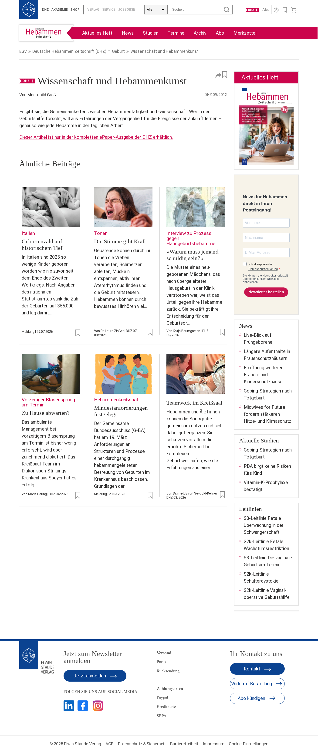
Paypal (162, 697)
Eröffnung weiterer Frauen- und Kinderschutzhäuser (264, 374)
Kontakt (252, 669)
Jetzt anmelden (90, 676)
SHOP (75, 9)
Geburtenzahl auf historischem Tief (42, 244)
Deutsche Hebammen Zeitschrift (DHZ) (69, 51)
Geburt (118, 51)
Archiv (200, 33)
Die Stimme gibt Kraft (120, 241)
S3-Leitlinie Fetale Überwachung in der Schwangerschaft (264, 525)
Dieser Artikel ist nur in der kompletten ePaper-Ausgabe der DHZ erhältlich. (96, 137)
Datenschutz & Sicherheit (142, 743)
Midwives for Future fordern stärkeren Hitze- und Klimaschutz (267, 414)
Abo (220, 33)
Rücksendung (168, 671)
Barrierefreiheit (184, 743)
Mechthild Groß (41, 94)
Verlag (93, 9)
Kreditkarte (166, 706)
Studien (150, 33)
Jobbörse (126, 9)
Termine (176, 33)
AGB (109, 743)
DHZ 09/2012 (215, 94)
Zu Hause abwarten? (46, 413)
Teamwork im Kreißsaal (194, 402)
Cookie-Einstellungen (248, 743)
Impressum (213, 743)
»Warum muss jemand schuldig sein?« (192, 254)
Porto (161, 661)
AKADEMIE (59, 9)
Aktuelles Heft (97, 33)
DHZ (45, 9)
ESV (23, 51)
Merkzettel (245, 33)
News (128, 33)
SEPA (161, 715)
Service (108, 9)
